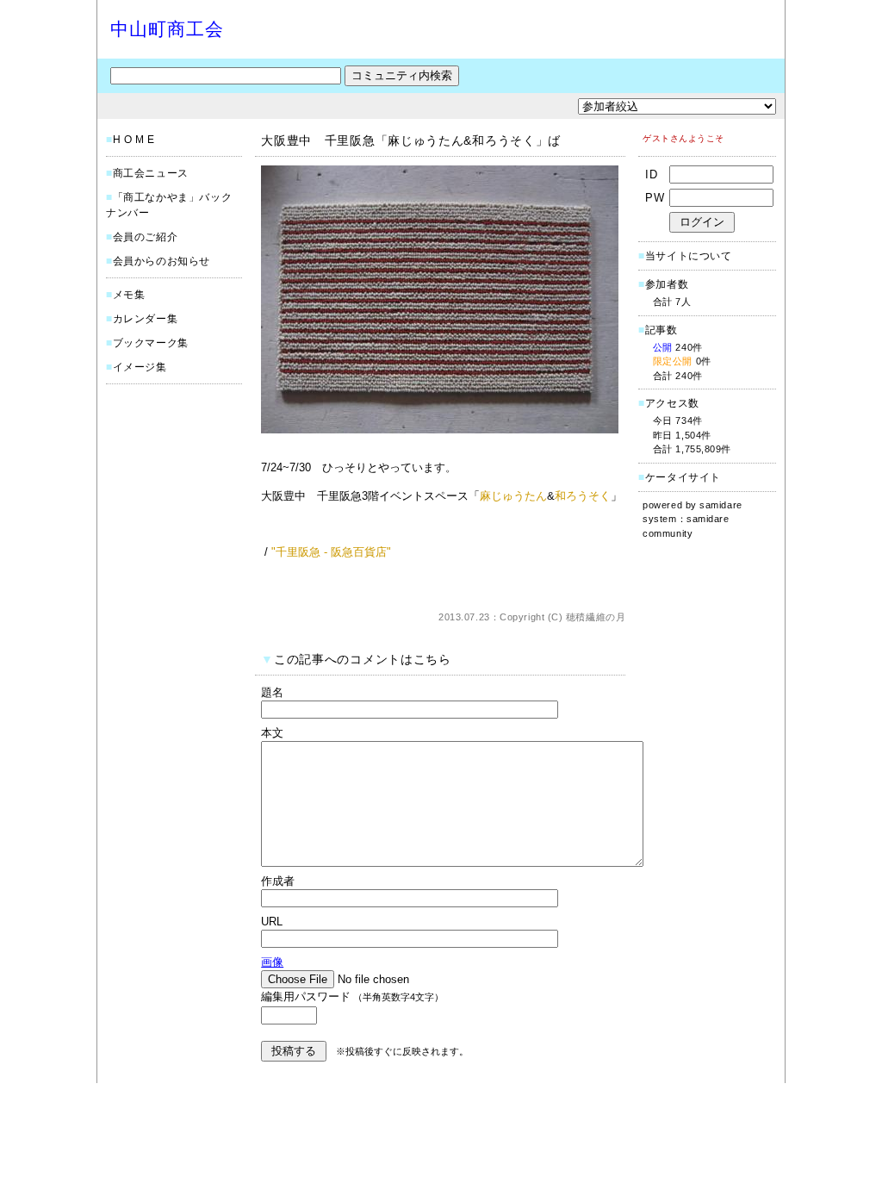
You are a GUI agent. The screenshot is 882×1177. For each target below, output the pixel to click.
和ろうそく (583, 495)
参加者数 (663, 284)
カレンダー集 (145, 319)
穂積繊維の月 (595, 617)
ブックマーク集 (151, 343)
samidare (720, 505)
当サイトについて (688, 256)
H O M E (134, 140)
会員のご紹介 (145, 237)
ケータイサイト (683, 477)
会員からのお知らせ (161, 261)
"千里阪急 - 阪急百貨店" (331, 551)
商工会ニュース (151, 173)
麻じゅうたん (513, 495)
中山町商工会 (167, 29)
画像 (272, 962)
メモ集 (129, 295)
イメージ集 (140, 367)
